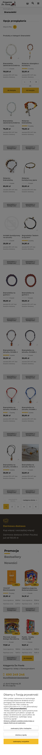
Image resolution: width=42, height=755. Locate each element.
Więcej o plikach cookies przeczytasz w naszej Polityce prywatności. (19, 722)
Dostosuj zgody (21, 735)
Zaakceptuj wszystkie (21, 741)
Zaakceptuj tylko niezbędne (21, 728)
